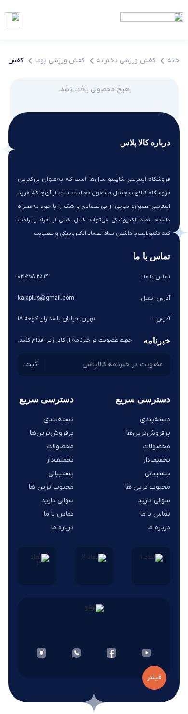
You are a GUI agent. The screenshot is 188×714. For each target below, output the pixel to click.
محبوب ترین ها (147, 487)
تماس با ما (155, 514)
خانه (173, 60)
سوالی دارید (154, 500)
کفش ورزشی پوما (60, 60)
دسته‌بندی (155, 419)
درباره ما (159, 527)
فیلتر (154, 677)
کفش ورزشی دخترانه (126, 60)
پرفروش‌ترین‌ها (148, 433)
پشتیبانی (157, 473)
